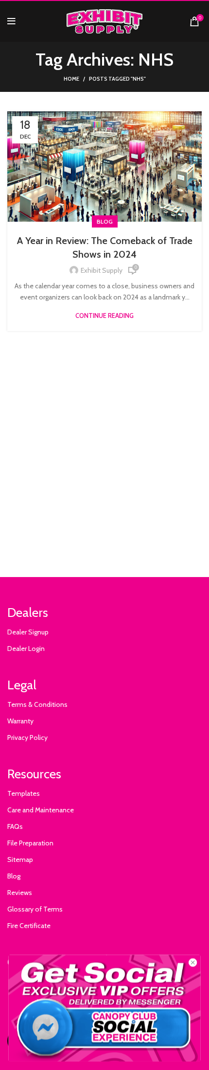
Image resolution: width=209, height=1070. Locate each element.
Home (71, 78)
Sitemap (20, 859)
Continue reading (104, 316)
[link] (105, 1008)
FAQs (15, 826)
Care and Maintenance (40, 810)
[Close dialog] (193, 962)
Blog (105, 221)
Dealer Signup (28, 632)
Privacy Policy (27, 737)
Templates (23, 793)
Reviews (19, 892)
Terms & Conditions (37, 704)
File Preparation (30, 843)
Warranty (20, 721)
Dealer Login (26, 648)
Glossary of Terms (35, 909)
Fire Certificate (29, 925)
